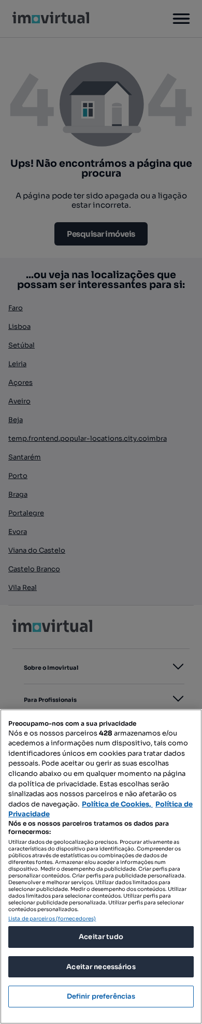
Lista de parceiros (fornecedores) (52, 918)
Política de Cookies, (117, 804)
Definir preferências (101, 996)
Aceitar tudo (101, 936)
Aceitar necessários (100, 966)
